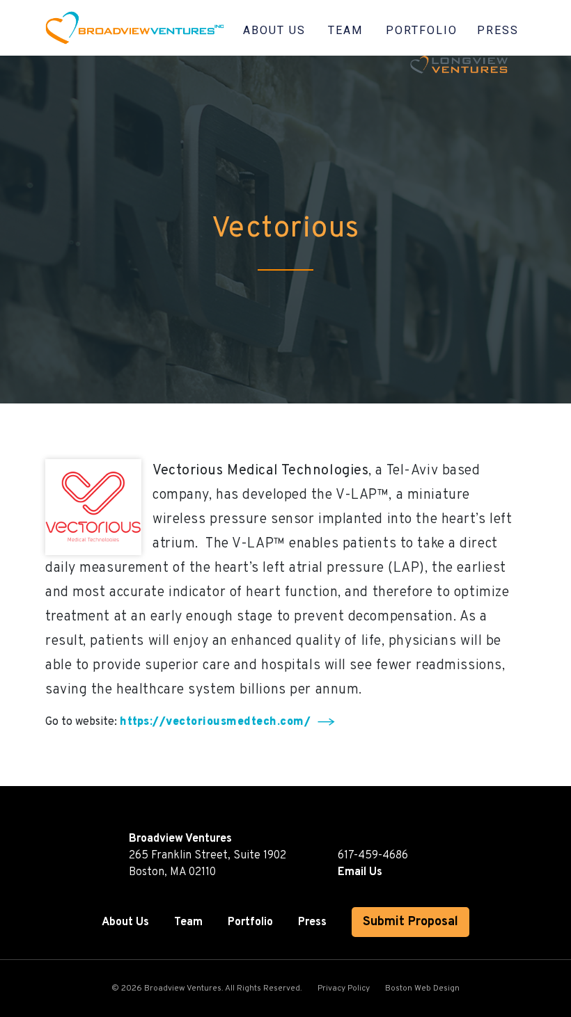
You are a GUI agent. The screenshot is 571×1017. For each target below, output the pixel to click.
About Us (274, 30)
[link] (97, 28)
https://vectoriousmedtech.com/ (215, 722)
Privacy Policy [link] (344, 988)
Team (345, 30)
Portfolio (421, 30)
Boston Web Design (422, 988)
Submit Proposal (410, 922)
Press (498, 30)
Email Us (360, 872)
